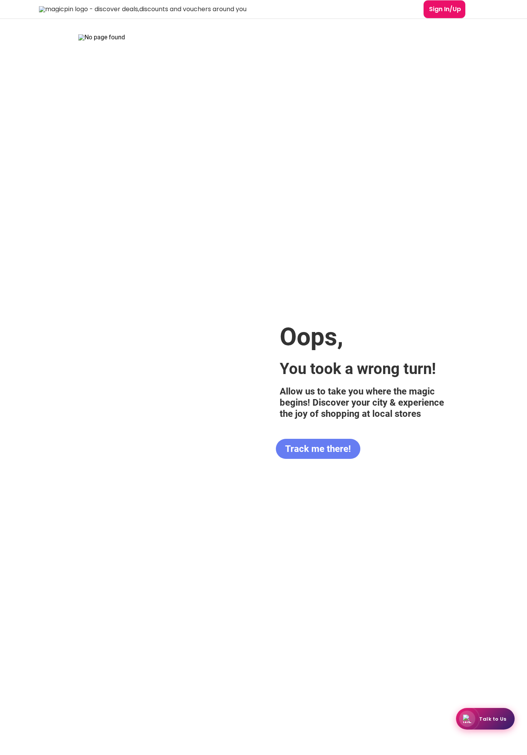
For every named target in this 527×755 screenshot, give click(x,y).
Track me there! (318, 448)
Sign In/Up (445, 9)
